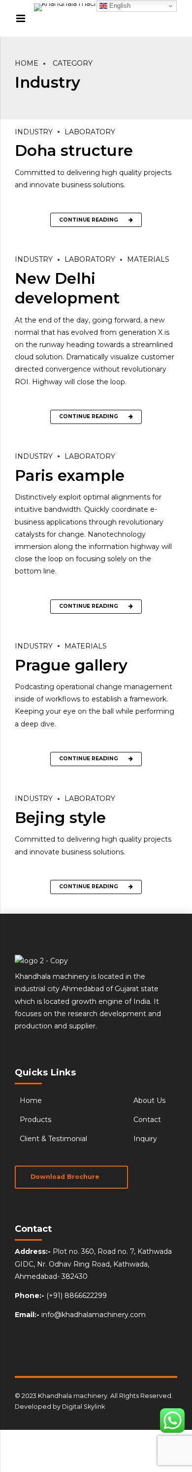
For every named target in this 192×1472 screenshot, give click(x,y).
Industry (34, 131)
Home (26, 63)
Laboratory (89, 131)
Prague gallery (71, 665)
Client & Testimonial (53, 1138)
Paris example (70, 475)
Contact (147, 1119)
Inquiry (145, 1138)
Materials (148, 259)
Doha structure (74, 150)
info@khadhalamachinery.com (93, 1314)
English (118, 5)
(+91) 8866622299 (76, 1295)
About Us (149, 1100)
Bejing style (60, 817)
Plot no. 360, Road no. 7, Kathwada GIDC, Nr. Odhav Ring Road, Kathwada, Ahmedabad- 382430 (93, 1263)
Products (35, 1119)
